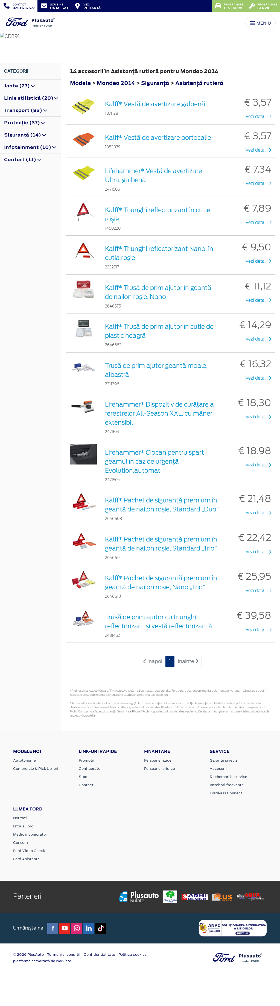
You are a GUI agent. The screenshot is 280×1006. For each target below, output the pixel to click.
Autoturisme (24, 760)
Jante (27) (17, 85)
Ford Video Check (29, 850)
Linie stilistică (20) (29, 98)
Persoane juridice (159, 768)
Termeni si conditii (63, 954)
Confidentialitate (99, 954)
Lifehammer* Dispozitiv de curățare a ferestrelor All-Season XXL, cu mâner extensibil (159, 413)
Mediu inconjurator (30, 834)
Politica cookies (132, 954)
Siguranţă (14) (23, 135)
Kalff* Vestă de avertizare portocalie (158, 137)
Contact (86, 785)
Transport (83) (23, 110)
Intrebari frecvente (227, 785)
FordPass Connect (226, 793)
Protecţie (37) (22, 122)
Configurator (90, 768)
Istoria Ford (23, 826)
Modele (80, 83)
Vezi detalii (257, 116)
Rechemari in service (228, 776)
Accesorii (218, 768)
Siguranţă (155, 83)
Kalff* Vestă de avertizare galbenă (155, 104)
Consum (20, 842)
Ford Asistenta (26, 859)
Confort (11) (20, 159)
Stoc (83, 776)
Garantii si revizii (225, 760)
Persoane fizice (157, 760)
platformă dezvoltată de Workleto (42, 961)
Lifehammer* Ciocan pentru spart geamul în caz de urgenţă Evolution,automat (154, 461)
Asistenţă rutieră (199, 83)
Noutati (20, 818)
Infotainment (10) (28, 147)
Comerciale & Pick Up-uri (35, 768)
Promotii (86, 760)
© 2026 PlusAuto (28, 954)
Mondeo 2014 (116, 83)
